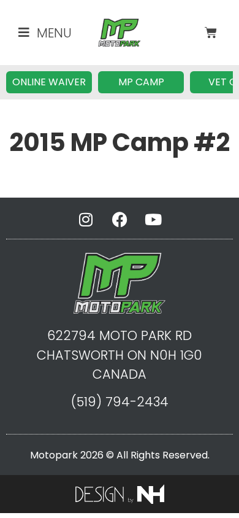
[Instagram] (85, 219)
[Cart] (211, 32)
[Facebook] (119, 219)
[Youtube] (153, 219)
